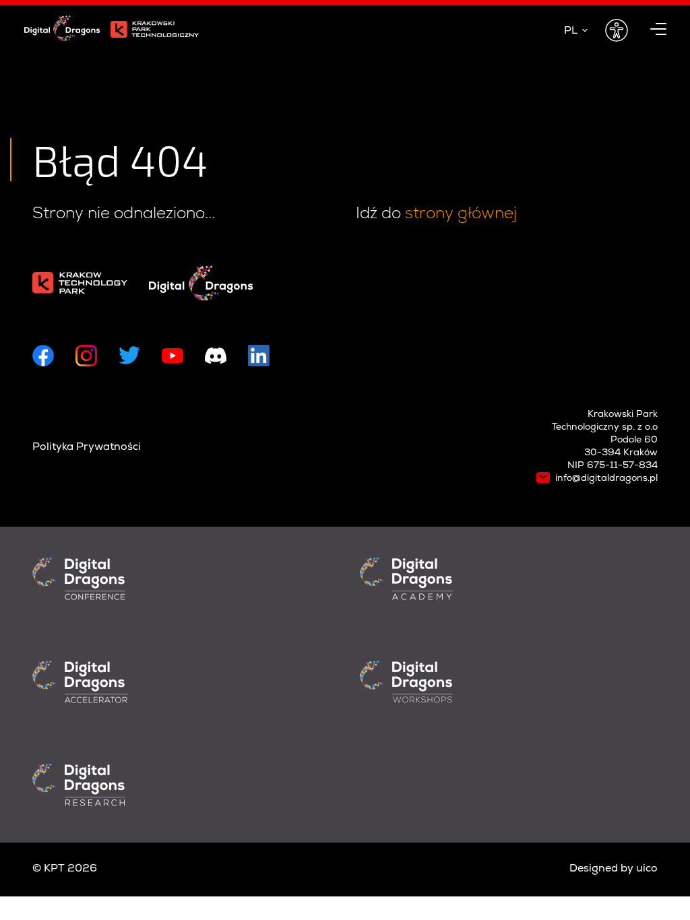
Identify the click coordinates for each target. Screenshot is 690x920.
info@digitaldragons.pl (606, 479)
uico (647, 869)
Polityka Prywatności (86, 447)
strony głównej (461, 213)
